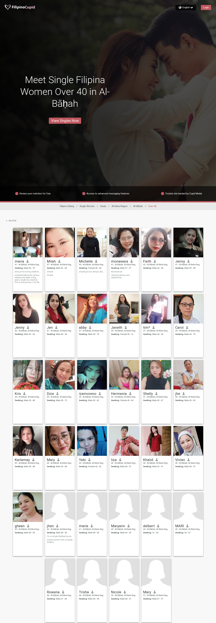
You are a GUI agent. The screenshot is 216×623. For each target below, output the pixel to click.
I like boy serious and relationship (120, 276)
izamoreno (87, 394)
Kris (18, 394)
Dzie (50, 394)
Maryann (118, 526)
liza (114, 460)
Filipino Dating (67, 206)
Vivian (180, 460)
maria (19, 261)
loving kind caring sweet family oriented (28, 271)
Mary (51, 460)
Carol (179, 327)
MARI (179, 526)
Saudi (103, 206)
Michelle (86, 261)
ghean (20, 526)
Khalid (148, 460)
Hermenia (119, 394)
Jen (50, 327)
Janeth (116, 327)
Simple (50, 271)
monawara (119, 261)
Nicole (116, 592)
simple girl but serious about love (92, 271)
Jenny (180, 261)
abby (83, 327)
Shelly (148, 394)
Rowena (53, 592)
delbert (149, 526)
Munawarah (116, 271)
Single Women (87, 206)
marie (83, 526)
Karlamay (22, 460)
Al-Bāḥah (138, 206)
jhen (50, 526)
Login (206, 7)
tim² (146, 327)
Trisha (84, 592)
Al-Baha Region (120, 206)
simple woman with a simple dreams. (59, 541)
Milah (51, 261)
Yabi (82, 460)
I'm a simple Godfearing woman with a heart (60, 536)
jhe (177, 394)
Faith (147, 261)
